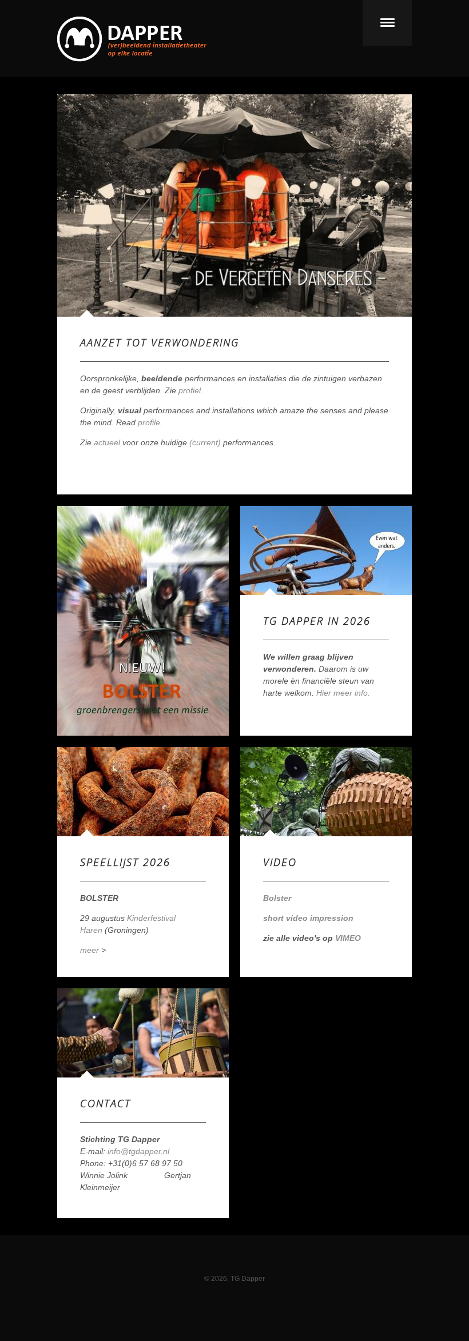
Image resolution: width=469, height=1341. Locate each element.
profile (149, 422)
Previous (84, 205)
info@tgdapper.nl (138, 1151)
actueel (107, 442)
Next (384, 205)
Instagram (223, 1263)
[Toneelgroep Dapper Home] (131, 58)
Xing (269, 1263)
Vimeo (246, 1263)
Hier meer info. (343, 692)
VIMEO (348, 938)
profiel (189, 390)
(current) (205, 442)
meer (89, 950)
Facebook (200, 1263)
